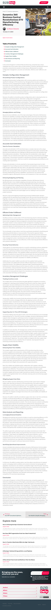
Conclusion (8, 61)
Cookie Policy (4, 603)
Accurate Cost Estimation (11, 49)
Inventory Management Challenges (14, 54)
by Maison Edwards (13, 29)
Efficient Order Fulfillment (11, 51)
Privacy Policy (10, 603)
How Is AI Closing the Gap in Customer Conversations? (17, 524)
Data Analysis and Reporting (12, 58)
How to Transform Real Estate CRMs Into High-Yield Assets (18, 542)
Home (4, 11)
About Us (39, 604)
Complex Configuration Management (14, 47)
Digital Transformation (8, 37)
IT (6, 11)
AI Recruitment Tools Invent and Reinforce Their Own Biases (19, 560)
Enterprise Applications (13, 11)
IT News (5, 596)
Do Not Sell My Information (6, 605)
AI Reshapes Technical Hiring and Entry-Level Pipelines (17, 551)
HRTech (5, 590)
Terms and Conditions (17, 603)
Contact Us (44, 604)
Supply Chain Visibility (11, 56)
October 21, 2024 (8, 32)
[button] (48, 7)
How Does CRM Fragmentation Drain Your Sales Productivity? (19, 533)
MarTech (5, 587)
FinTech (5, 593)
